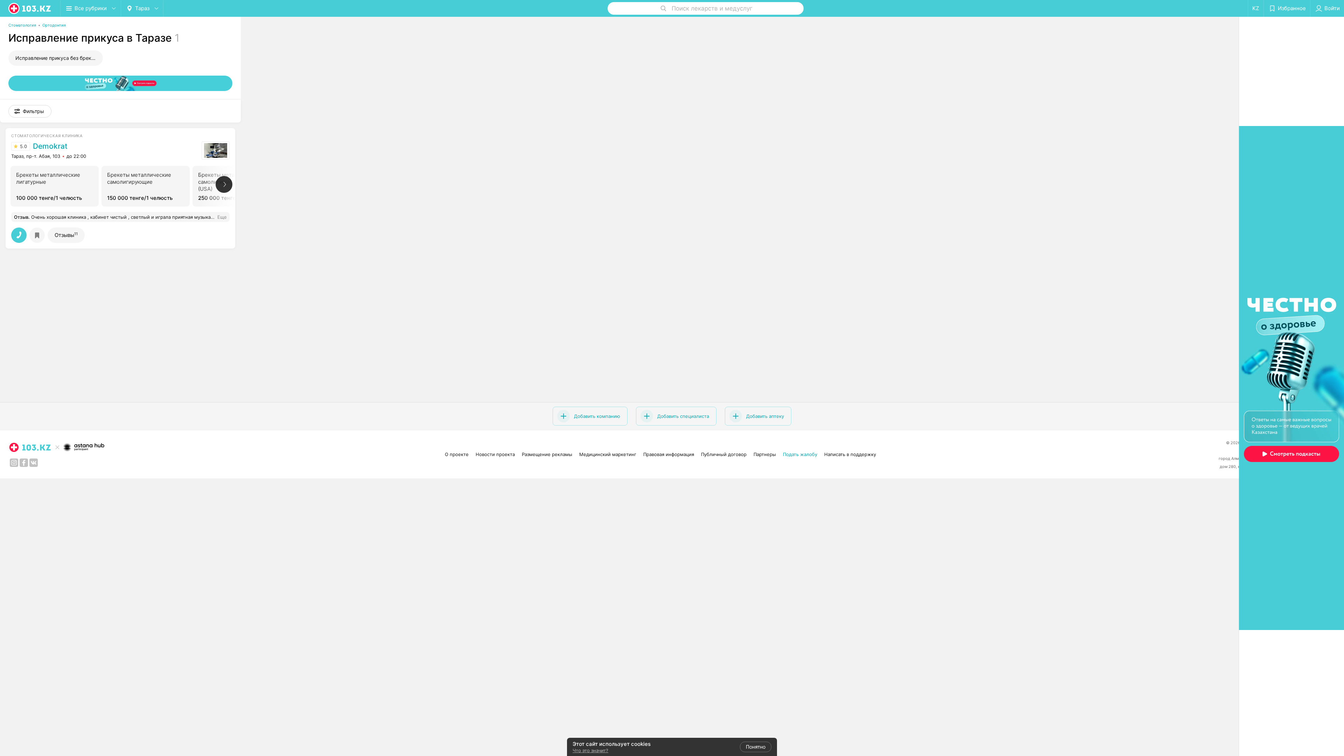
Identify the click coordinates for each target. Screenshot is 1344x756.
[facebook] (24, 462)
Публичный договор (724, 454)
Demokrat (50, 146)
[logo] (30, 8)
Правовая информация (668, 454)
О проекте (457, 454)
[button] (29, 111)
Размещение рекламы (547, 454)
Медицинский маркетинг (607, 454)
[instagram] (14, 462)
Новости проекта (495, 454)
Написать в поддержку (850, 454)
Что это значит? (590, 750)
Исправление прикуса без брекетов (58, 58)
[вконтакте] (33, 462)
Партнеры (765, 454)
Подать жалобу (800, 454)
